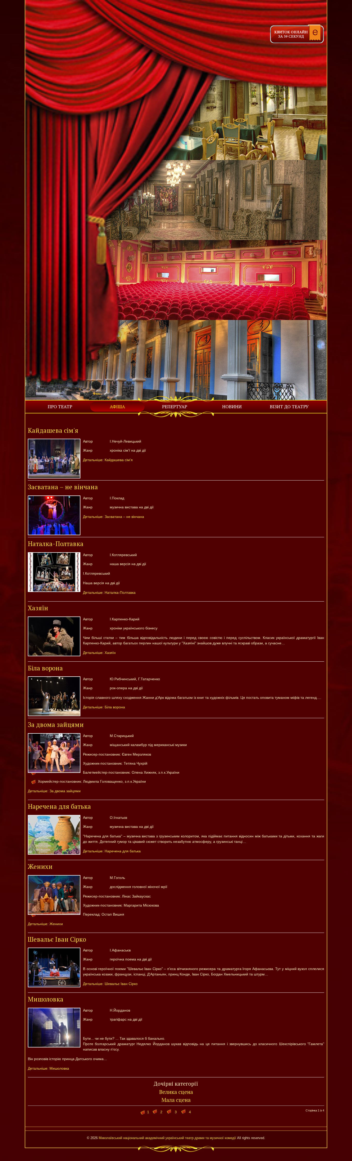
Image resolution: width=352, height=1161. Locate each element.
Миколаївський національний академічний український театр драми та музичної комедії (167, 1138)
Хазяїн (38, 608)
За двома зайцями (56, 724)
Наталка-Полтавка (55, 544)
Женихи (40, 866)
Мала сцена (176, 1099)
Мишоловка (45, 999)
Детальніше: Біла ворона (104, 707)
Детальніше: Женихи (45, 924)
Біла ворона (45, 668)
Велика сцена (176, 1091)
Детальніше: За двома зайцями (54, 791)
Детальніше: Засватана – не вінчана (113, 517)
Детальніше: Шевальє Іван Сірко (110, 984)
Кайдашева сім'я (53, 430)
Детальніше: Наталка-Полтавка (109, 592)
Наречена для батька (59, 806)
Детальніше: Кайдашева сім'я (108, 460)
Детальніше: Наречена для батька (112, 851)
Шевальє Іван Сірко (57, 939)
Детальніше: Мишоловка (48, 1068)
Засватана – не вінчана (63, 487)
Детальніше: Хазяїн (99, 653)
